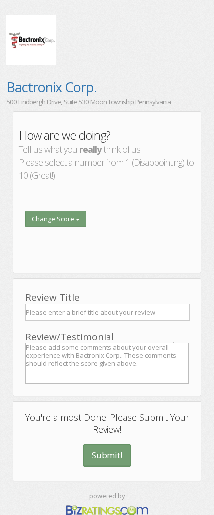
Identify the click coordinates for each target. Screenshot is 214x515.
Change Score (54, 218)
